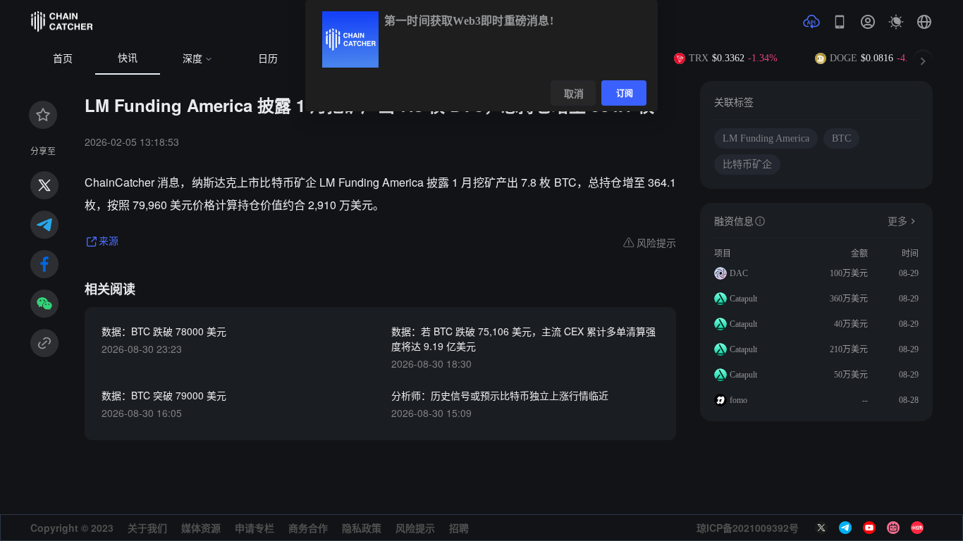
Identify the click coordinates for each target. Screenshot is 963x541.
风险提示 (415, 528)
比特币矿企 (747, 164)
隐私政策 (361, 528)
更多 (897, 221)
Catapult (743, 299)
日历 (268, 59)
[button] (924, 22)
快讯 (127, 58)
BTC (841, 138)
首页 (63, 59)
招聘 (459, 528)
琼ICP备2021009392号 (748, 528)
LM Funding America (766, 138)
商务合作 (308, 528)
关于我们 (147, 528)
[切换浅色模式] (896, 21)
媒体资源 (201, 528)
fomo (738, 400)
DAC (739, 273)
